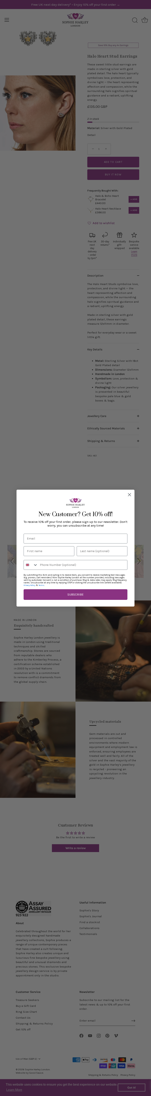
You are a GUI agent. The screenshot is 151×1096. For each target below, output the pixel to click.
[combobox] (31, 565)
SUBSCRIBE (75, 594)
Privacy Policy (29, 585)
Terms (41, 585)
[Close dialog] (129, 494)
